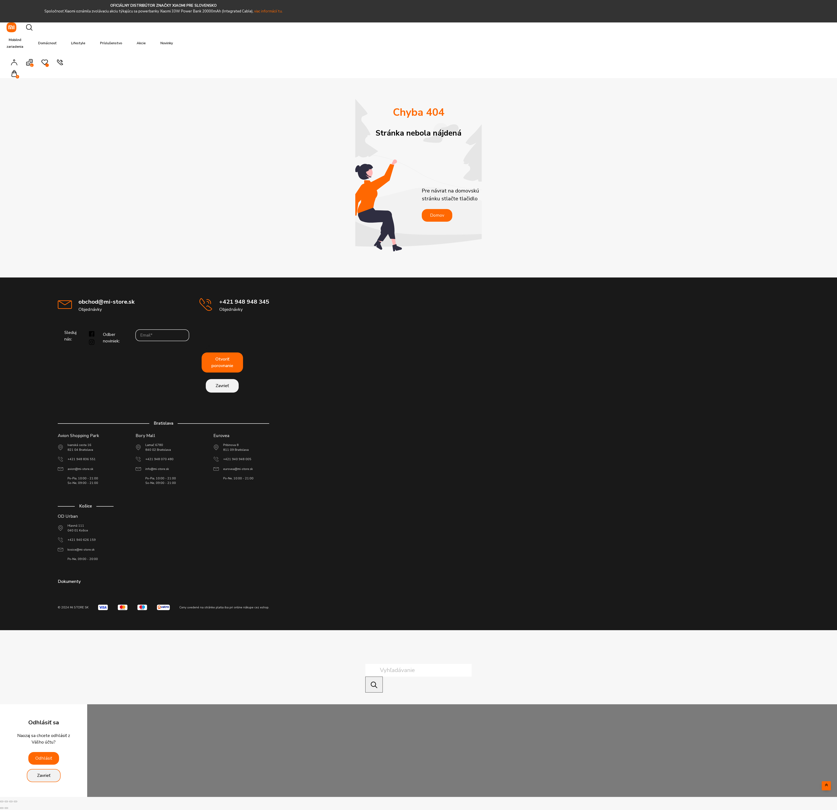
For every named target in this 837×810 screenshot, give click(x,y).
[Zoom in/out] (1, 801)
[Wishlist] (44, 64)
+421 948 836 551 (82, 459)
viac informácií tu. (268, 11)
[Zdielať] (11, 801)
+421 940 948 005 (237, 459)
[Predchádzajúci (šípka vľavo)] (1, 808)
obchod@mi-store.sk (106, 302)
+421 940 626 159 (82, 540)
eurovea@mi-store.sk (238, 469)
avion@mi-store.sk (80, 469)
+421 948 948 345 (244, 302)
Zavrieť (222, 386)
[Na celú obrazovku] (6, 801)
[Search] (374, 685)
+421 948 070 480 (159, 459)
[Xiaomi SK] (11, 27)
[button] (15, 74)
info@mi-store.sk (157, 469)
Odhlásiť (43, 758)
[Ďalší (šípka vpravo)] (6, 808)
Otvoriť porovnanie (222, 362)
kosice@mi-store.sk (81, 550)
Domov (437, 215)
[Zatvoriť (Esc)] (15, 801)
